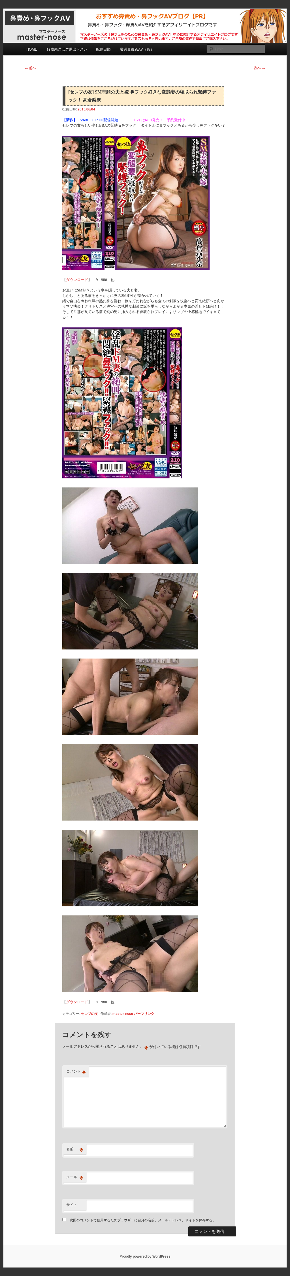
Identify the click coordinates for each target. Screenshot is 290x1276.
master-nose (122, 1013)
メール (74, 1176)
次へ (259, 67)
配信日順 (103, 49)
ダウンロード (77, 280)
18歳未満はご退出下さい (66, 49)
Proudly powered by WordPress (145, 1256)
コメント (76, 1071)
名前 (74, 1148)
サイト (71, 1204)
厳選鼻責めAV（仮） (137, 49)
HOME (31, 49)
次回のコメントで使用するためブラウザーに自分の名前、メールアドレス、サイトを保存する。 (143, 1219)
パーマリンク (144, 1013)
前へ (30, 67)
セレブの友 (89, 1013)
